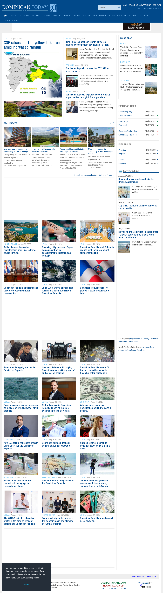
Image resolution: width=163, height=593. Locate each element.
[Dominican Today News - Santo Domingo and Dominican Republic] (29, 7)
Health (56, 15)
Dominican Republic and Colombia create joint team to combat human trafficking (97, 250)
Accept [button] (26, 584)
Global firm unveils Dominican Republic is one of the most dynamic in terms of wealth (56, 408)
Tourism (46, 15)
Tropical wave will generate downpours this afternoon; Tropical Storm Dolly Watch (94, 483)
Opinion (67, 15)
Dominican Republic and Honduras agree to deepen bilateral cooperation (21, 291)
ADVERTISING (145, 5)
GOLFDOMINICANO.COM (113, 583)
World (35, 15)
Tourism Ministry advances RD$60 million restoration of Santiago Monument (132, 87)
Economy (24, 15)
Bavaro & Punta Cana (119, 15)
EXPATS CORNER (131, 171)
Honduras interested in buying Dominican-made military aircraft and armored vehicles (58, 370)
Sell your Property (106, 175)
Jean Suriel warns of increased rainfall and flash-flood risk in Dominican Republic (57, 291)
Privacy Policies (138, 576)
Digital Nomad (11, 20)
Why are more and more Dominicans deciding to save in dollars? (95, 408)
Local (14, 15)
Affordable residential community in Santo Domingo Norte (100, 151)
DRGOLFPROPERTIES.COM (113, 588)
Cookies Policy (152, 576)
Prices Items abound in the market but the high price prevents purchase (17, 483)
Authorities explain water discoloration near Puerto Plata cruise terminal (20, 250)
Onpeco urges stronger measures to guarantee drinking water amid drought (21, 408)
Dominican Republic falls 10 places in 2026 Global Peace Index (94, 291)
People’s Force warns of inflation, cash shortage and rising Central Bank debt (132, 68)
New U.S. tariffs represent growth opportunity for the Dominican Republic (21, 446)
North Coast (99, 15)
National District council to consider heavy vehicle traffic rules (95, 446)
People (77, 15)
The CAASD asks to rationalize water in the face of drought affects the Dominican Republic (19, 521)
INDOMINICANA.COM (113, 585)
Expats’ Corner (140, 15)
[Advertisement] (59, 24)
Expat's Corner (49, 477)
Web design (143, 583)
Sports (86, 15)
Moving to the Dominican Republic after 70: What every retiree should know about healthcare (138, 235)
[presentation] (110, 122)
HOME (124, 5)
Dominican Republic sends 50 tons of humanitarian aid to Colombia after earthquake (94, 370)
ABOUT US (133, 5)
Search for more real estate (86, 175)
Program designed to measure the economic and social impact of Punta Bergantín (58, 521)
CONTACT (157, 5)
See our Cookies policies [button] (28, 578)
